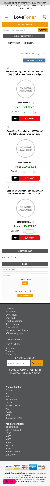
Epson (8, 390)
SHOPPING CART (25, 251)
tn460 (8, 439)
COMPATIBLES (13, 43)
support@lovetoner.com (29, 479)
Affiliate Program (14, 333)
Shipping (9, 348)
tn (6, 393)
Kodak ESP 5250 (13, 418)
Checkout (10, 317)
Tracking (9, 351)
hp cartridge (11, 426)
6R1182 (9, 445)
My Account (11, 314)
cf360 (8, 433)
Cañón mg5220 (13, 429)
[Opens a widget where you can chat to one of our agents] (9, 482)
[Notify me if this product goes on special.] (33, 102)
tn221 (8, 448)
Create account (25, 295)
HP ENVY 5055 (12, 405)
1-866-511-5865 (14, 339)
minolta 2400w (13, 451)
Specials (9, 308)
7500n (8, 411)
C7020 (8, 402)
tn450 (8, 436)
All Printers (11, 311)
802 (7, 396)
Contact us (10, 354)
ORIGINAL (29, 43)
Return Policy (12, 324)
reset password (25, 279)
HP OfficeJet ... (12, 399)
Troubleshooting (13, 320)
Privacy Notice (12, 327)
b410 (7, 414)
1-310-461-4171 (14, 343)
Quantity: (15, 111)
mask (8, 442)
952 (7, 408)
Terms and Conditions (16, 330)
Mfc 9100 (10, 454)
